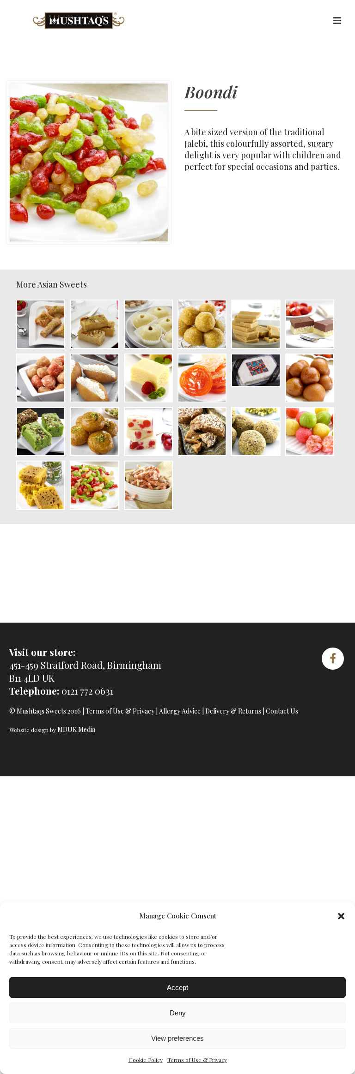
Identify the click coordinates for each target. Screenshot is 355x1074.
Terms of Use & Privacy (197, 1059)
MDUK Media (76, 729)
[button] (341, 916)
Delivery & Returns (233, 711)
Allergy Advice (180, 711)
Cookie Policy (146, 1059)
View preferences (177, 1038)
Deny (178, 1013)
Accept (177, 987)
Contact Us (282, 711)
